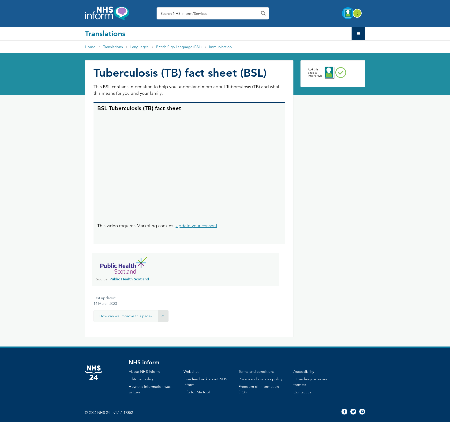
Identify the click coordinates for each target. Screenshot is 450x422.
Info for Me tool (197, 392)
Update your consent (196, 225)
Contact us (302, 392)
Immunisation (220, 47)
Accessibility (303, 371)
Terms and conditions (256, 371)
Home (90, 47)
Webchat (191, 371)
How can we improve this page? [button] (125, 316)
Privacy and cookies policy (260, 379)
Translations (105, 33)
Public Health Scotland (129, 279)
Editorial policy (141, 379)
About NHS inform (144, 371)
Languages (139, 47)
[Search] (263, 13)
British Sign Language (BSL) (179, 47)
